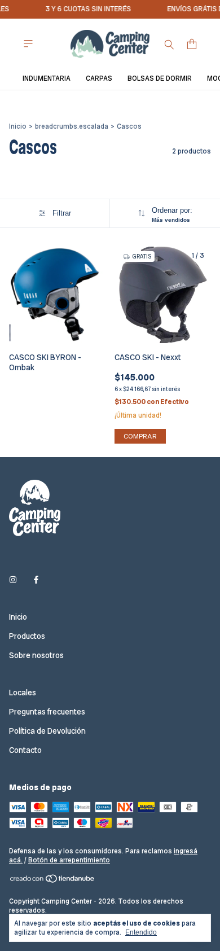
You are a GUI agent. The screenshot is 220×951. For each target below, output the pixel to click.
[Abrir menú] (28, 44)
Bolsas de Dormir (159, 78)
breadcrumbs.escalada (71, 126)
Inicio (18, 126)
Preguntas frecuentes (47, 712)
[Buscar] (169, 44)
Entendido (141, 932)
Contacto (25, 750)
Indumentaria (47, 78)
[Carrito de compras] (191, 44)
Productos (27, 636)
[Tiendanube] (52, 881)
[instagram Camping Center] (13, 580)
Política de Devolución (47, 731)
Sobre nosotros (36, 655)
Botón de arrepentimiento (69, 860)
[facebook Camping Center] (36, 580)
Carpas (99, 78)
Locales (22, 692)
